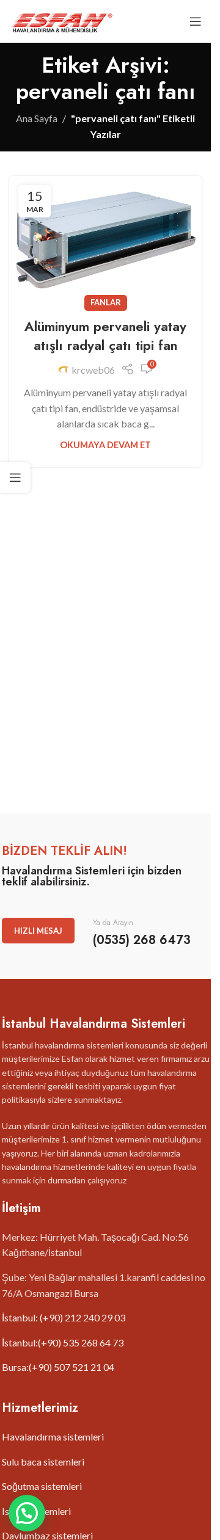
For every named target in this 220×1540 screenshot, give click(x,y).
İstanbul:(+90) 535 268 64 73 (62, 1342)
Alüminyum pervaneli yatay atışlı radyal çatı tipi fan (105, 335)
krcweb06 (93, 370)
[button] (27, 1513)
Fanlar (105, 302)
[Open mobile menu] (195, 21)
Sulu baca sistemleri (43, 1461)
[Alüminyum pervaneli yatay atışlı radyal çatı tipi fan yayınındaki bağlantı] (105, 240)
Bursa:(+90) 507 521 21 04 (58, 1367)
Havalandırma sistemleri (53, 1436)
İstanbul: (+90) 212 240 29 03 (63, 1317)
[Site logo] (61, 20)
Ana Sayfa (36, 118)
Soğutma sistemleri (42, 1486)
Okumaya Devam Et (105, 445)
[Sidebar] (15, 477)
